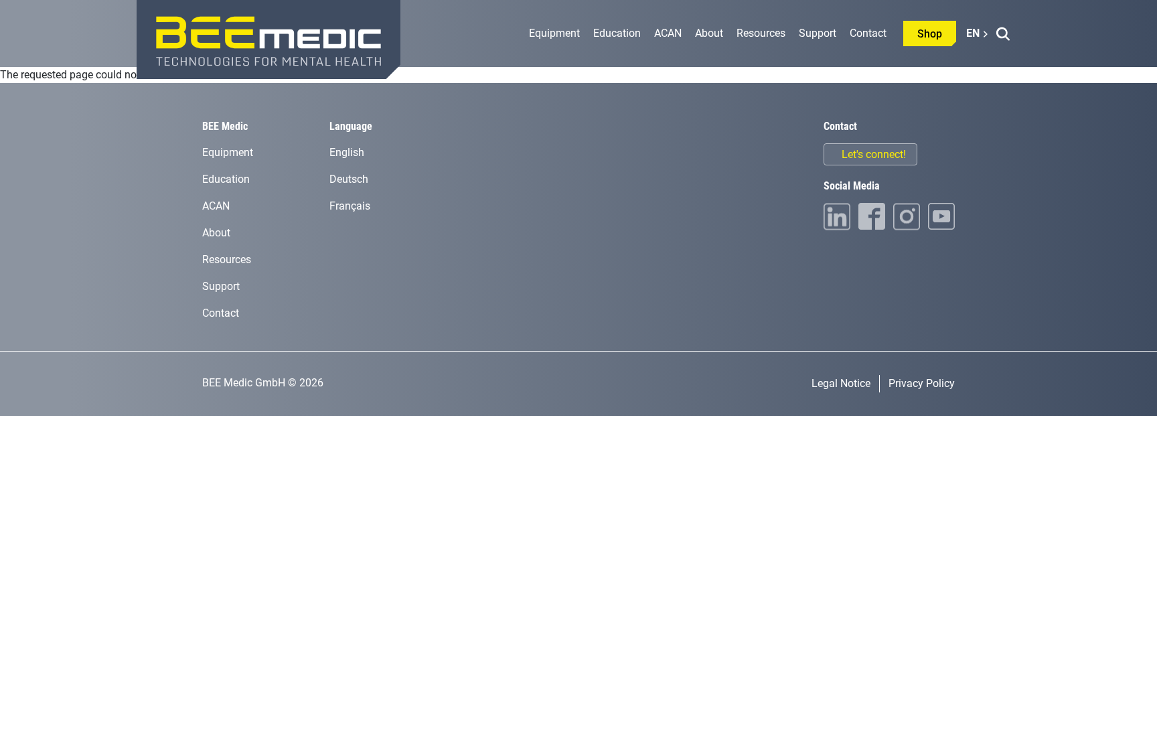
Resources (761, 33)
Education (617, 33)
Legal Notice (841, 383)
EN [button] (973, 33)
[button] (1003, 34)
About (709, 33)
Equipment (554, 33)
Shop (929, 33)
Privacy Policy (922, 383)
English (346, 152)
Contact (868, 33)
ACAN (668, 33)
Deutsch (348, 179)
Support (817, 33)
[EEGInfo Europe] (268, 39)
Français (349, 206)
